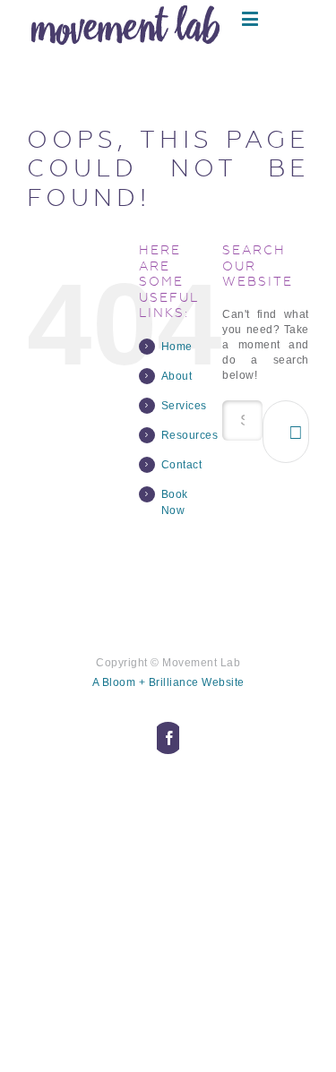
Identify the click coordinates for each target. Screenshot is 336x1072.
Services (184, 405)
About (177, 376)
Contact (181, 465)
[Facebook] (168, 738)
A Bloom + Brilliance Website (168, 682)
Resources (190, 435)
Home (177, 346)
